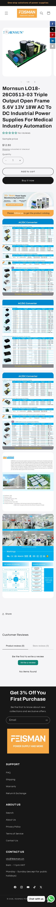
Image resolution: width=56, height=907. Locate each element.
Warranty (11, 786)
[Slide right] (35, 82)
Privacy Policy (13, 827)
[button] (6, 13)
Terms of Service (14, 834)
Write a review (28, 662)
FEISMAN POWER (23, 899)
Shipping (6, 149)
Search (10, 813)
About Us (11, 820)
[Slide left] (21, 82)
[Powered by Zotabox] (52, 46)
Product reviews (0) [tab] (15, 646)
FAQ (8, 773)
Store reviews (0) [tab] (41, 646)
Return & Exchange (16, 793)
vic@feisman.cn (15, 859)
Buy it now (28, 180)
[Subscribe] (46, 720)
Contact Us (12, 841)
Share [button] (8, 614)
